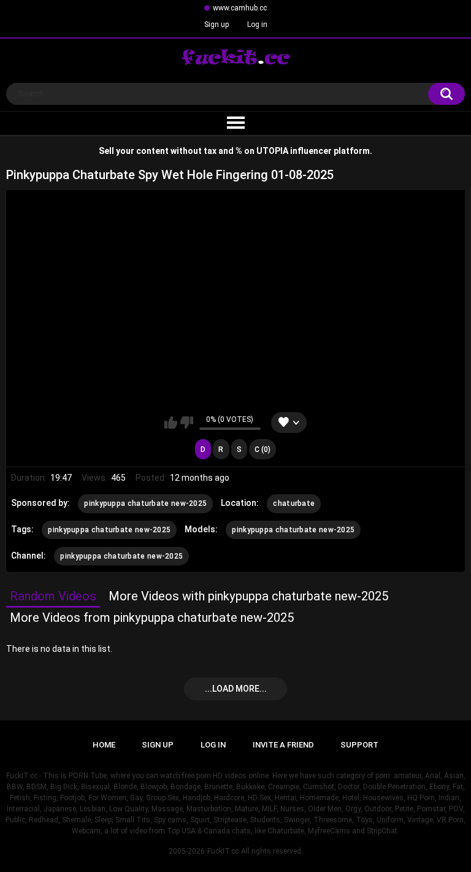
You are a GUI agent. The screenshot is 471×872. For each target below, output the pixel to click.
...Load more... (236, 689)
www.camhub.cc (240, 8)
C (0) (262, 449)
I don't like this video (186, 422)
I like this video (170, 422)
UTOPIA (272, 151)
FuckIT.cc (223, 851)
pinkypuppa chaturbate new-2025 (145, 503)
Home (104, 744)
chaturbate (294, 503)
